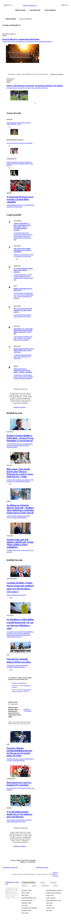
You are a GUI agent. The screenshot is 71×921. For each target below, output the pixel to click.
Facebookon (27, 685)
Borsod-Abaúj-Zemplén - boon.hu (28, 897)
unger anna (16, 326)
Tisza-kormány (18, 220)
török (8, 654)
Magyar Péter (17, 245)
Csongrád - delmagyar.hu (26, 900)
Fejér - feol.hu (24, 905)
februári (4, 35)
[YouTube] (27, 695)
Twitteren (14, 687)
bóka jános (9, 465)
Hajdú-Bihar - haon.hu (26, 910)
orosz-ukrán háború (12, 578)
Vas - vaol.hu (49, 905)
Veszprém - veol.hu (50, 907)
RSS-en (26, 691)
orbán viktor (10, 535)
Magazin (24, 885)
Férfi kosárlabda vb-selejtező (15, 139)
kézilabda (9, 193)
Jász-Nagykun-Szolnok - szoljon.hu (54, 890)
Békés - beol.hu (24, 895)
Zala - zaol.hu (49, 910)
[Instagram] (17, 695)
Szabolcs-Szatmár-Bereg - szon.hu (53, 900)
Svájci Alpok (10, 615)
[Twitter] (20, 695)
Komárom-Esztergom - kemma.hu (53, 892)
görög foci (10, 119)
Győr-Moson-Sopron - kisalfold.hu (29, 907)
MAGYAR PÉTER (35, 10)
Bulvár (34, 885)
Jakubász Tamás (13, 702)
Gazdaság (53, 882)
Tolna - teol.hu (49, 902)
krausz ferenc (10, 431)
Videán (13, 691)
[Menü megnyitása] (65, 5)
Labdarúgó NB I (11, 158)
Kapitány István (14, 704)
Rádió (55, 885)
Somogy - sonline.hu (50, 897)
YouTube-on (19, 691)
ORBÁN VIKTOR (20, 10)
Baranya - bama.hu (25, 892)
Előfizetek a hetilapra (19, 407)
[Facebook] (14, 695)
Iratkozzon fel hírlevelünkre (19, 683)
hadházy (9, 501)
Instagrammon (27, 689)
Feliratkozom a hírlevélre (56, 74)
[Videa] (24, 695)
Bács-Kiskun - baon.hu (26, 890)
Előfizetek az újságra (42, 867)
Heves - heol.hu (24, 912)
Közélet (42, 882)
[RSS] (30, 695)
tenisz (8, 744)
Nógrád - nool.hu (50, 895)
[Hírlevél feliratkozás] (10, 695)
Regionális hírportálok (28, 882)
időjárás (9, 82)
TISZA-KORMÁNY (50, 10)
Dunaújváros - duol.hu (26, 902)
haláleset (16, 366)
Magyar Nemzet (11, 19)
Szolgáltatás (45, 885)
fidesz (15, 286)
